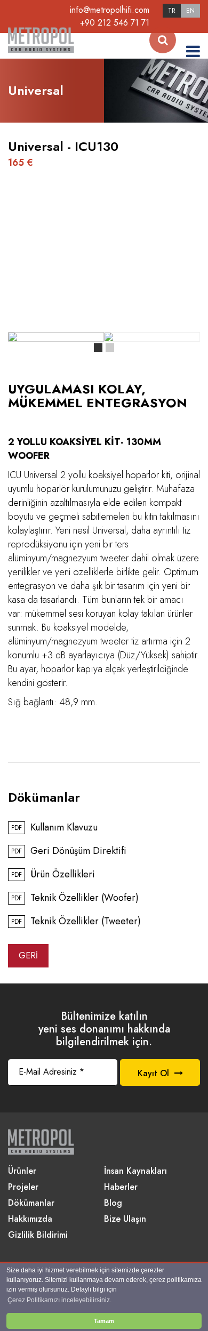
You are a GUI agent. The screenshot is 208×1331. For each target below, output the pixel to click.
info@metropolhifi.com (109, 10)
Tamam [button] (104, 1321)
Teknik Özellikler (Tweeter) (76, 921)
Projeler (23, 1187)
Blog (113, 1203)
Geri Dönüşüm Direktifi (68, 851)
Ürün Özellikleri (53, 874)
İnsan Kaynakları (135, 1171)
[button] (98, 347)
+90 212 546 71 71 (114, 23)
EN (190, 10)
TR (171, 10)
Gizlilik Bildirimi (38, 1235)
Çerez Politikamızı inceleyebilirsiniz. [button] (59, 1300)
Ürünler (22, 1171)
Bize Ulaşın (125, 1219)
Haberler (121, 1187)
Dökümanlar (31, 1203)
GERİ (28, 955)
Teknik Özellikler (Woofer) (75, 898)
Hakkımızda (30, 1219)
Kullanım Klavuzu (54, 827)
